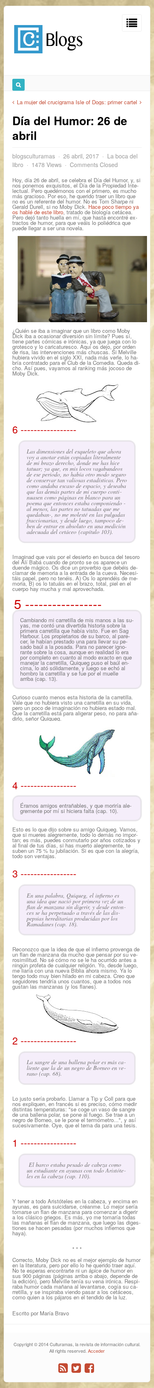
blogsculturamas (33, 156)
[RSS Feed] (63, 1368)
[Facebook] (89, 1368)
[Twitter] (76, 1368)
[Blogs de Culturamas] (48, 56)
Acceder (96, 1350)
